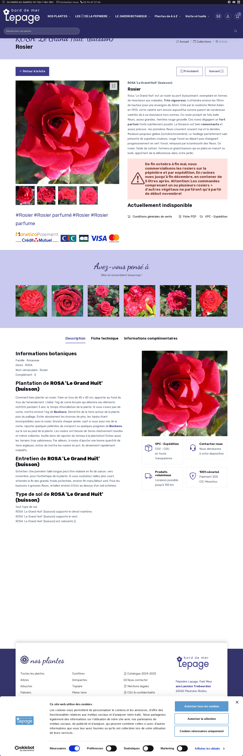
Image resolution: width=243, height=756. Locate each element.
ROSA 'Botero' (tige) (103, 297)
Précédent (191, 71)
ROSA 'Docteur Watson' (31, 297)
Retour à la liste (33, 71)
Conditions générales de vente (152, 216)
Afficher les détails (207, 748)
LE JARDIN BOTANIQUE (131, 16)
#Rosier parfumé (53, 215)
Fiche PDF (189, 216)
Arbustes (26, 686)
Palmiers (25, 692)
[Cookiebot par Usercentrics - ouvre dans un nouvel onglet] (24, 748)
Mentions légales (138, 686)
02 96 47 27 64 (91, 2)
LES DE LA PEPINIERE (91, 16)
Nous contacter (137, 680)
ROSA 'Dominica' (211, 297)
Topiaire (77, 686)
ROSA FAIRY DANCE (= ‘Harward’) (139, 297)
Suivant (215, 71)
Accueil (184, 41)
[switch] (111, 748)
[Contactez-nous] (218, 16)
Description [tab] (75, 338)
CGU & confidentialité (141, 692)
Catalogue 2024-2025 (141, 673)
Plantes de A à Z (166, 16)
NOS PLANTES (57, 16)
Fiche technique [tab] (104, 338)
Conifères (78, 673)
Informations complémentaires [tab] (151, 338)
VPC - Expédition (215, 216)
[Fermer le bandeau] (237, 702)
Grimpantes (79, 680)
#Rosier (24, 215)
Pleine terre (79, 692)
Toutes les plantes (32, 673)
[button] (228, 16)
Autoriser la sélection (202, 718)
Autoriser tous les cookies (201, 706)
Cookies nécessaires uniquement (202, 731)
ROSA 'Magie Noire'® (67, 297)
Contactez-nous (69, 2)
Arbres (24, 680)
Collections (203, 41)
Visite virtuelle (195, 16)
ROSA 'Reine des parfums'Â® (175, 297)
